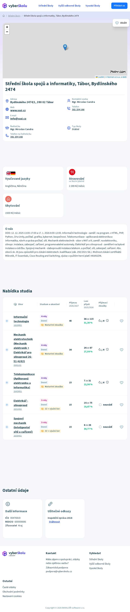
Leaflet (101, 76)
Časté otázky (9, 587)
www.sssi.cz (18, 110)
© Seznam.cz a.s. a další (116, 76)
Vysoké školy (93, 5)
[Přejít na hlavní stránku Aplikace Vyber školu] (15, 5)
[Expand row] (7, 320)
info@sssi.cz (18, 119)
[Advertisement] (65, 152)
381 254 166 (78, 109)
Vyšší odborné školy (69, 5)
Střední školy (46, 5)
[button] (65, 47)
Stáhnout (54, 522)
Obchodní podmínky (13, 591)
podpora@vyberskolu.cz (59, 571)
